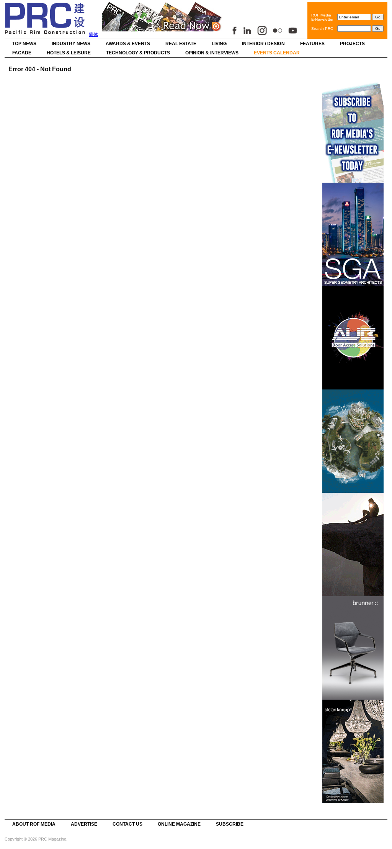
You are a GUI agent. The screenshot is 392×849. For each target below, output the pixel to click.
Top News (24, 43)
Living (219, 43)
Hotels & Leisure (69, 53)
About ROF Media (34, 824)
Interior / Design (263, 43)
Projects (352, 43)
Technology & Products (138, 53)
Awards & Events (128, 43)
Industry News (71, 43)
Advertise (84, 824)
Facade (21, 53)
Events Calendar (277, 53)
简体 (93, 34)
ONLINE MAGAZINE (179, 824)
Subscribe (229, 824)
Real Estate (180, 43)
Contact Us (127, 824)
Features (312, 43)
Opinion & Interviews (211, 53)
